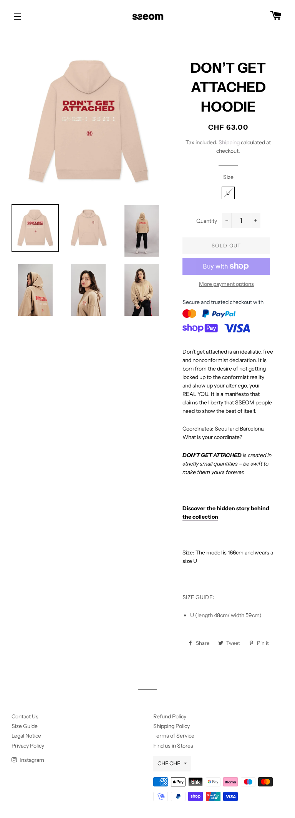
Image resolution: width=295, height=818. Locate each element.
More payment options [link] (226, 283)
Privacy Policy (28, 745)
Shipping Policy (171, 726)
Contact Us (25, 716)
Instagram (31, 759)
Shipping (229, 142)
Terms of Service (173, 735)
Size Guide (25, 726)
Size (228, 177)
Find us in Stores (173, 745)
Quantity (206, 220)
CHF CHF (168, 763)
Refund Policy (169, 716)
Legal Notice (26, 735)
